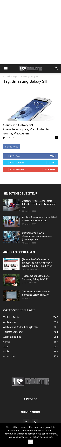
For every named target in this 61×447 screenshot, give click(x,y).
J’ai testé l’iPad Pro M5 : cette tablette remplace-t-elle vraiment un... (39, 204)
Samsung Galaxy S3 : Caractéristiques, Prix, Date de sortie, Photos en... (26, 129)
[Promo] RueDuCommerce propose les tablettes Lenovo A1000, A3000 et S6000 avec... (37, 262)
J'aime (52, 156)
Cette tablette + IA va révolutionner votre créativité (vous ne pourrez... (37, 236)
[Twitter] (35, 422)
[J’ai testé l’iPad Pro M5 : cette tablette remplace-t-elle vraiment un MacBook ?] (11, 205)
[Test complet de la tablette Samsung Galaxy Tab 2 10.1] (11, 295)
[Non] (57, 435)
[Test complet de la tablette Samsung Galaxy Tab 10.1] (11, 280)
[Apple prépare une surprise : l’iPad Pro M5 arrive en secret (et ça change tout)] (11, 221)
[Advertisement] (30, 32)
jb (4, 137)
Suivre (52, 162)
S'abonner (50, 169)
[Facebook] (26, 422)
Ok (30, 441)
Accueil (6, 76)
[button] (5, 68)
